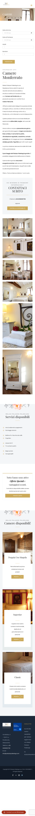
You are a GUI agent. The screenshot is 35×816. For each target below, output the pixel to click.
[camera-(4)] (17, 282)
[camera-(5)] (17, 304)
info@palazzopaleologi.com (11, 753)
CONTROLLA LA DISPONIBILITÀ (17, 208)
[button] (14, 812)
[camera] (17, 219)
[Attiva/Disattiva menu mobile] (31, 5)
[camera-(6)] (17, 350)
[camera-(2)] (17, 239)
